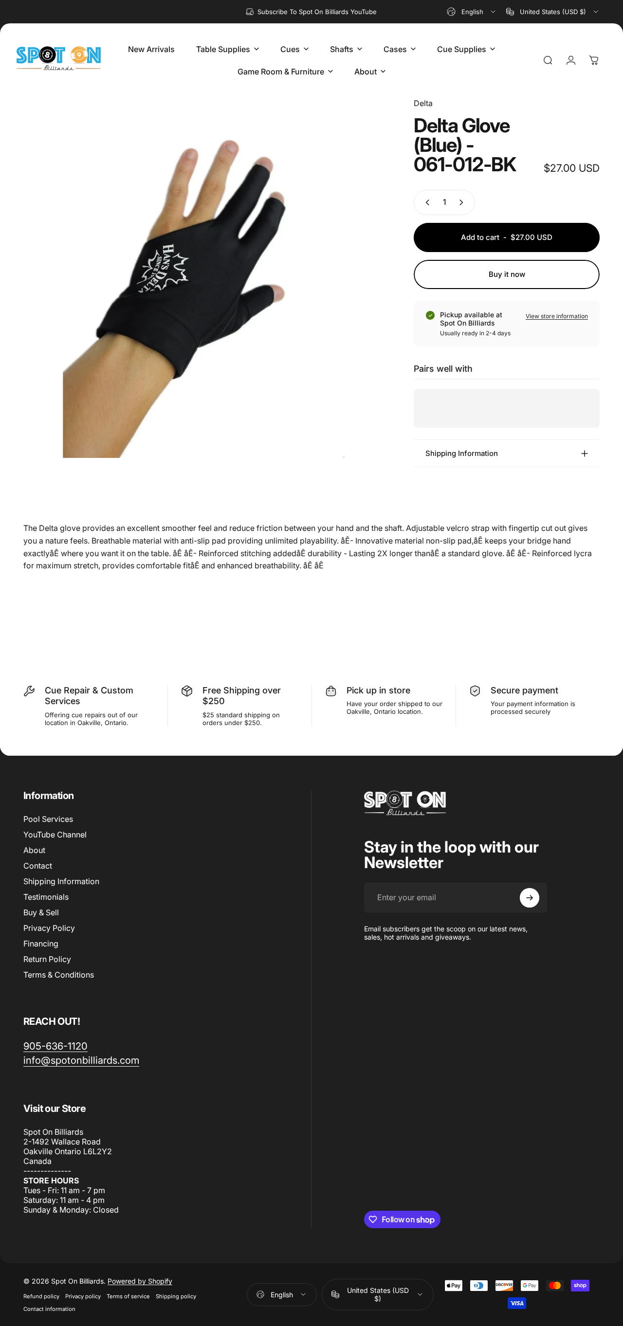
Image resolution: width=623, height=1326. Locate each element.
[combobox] (472, 11)
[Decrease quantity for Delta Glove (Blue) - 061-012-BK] (425, 202)
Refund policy (41, 1296)
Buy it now (507, 274)
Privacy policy (83, 1296)
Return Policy (47, 959)
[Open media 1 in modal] (203, 277)
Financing (40, 943)
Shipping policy (176, 1296)
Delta (423, 103)
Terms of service (128, 1296)
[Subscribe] (529, 898)
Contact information (49, 1309)
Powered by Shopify (140, 1281)
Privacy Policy (49, 928)
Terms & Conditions (58, 975)
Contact (37, 866)
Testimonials (46, 897)
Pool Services (48, 819)
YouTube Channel (55, 834)
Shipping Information (61, 881)
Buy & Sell (41, 912)
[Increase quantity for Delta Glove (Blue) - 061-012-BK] (463, 202)
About (34, 850)
